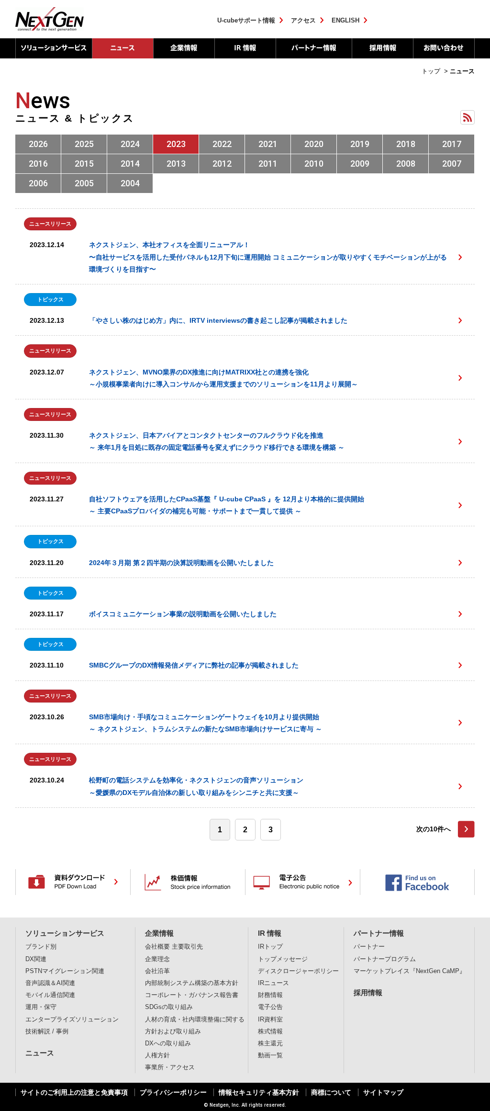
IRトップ (270, 946)
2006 (38, 183)
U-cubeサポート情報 (246, 20)
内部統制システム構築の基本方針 (191, 983)
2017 (451, 144)
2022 (222, 144)
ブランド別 (40, 946)
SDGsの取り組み (169, 1007)
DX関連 (35, 959)
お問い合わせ (444, 48)
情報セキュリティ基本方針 (259, 1092)
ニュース (122, 48)
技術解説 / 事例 (46, 1031)
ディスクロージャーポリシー (298, 971)
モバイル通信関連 (50, 995)
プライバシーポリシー (173, 1092)
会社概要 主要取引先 (174, 946)
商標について (331, 1092)
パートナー (369, 946)
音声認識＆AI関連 (50, 983)
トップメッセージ (283, 959)
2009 (359, 164)
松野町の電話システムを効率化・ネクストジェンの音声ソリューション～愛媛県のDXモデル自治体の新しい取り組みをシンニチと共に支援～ (196, 786)
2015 (84, 164)
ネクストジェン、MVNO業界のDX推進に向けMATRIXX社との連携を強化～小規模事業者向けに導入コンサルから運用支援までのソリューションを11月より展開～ (223, 378)
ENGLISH (345, 20)
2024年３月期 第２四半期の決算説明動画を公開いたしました (181, 563)
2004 (130, 183)
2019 (359, 144)
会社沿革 (157, 971)
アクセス (303, 20)
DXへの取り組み (168, 1043)
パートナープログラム (385, 959)
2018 (405, 144)
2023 (176, 144)
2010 (313, 164)
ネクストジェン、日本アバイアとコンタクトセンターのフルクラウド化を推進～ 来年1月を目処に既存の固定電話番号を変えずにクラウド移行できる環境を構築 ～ (217, 441)
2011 (268, 164)
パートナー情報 (314, 48)
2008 (405, 164)
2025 (84, 144)
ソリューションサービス (53, 48)
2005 (84, 183)
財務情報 (270, 995)
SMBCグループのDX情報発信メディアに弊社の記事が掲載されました (194, 665)
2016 (38, 164)
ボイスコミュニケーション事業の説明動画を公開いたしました (183, 614)
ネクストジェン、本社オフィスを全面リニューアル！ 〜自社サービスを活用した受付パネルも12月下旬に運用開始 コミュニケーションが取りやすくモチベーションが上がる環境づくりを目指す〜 (268, 256)
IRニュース (273, 983)
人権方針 (157, 1055)
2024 (130, 144)
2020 (313, 144)
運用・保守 (40, 1007)
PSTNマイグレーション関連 (64, 971)
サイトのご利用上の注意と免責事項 (74, 1092)
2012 (222, 164)
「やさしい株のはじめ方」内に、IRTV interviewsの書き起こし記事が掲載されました (218, 320)
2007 (451, 164)
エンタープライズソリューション (72, 1019)
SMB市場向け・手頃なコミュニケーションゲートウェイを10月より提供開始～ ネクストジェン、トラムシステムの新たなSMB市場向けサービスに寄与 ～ (205, 723)
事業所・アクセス (170, 1067)
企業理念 (157, 959)
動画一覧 (270, 1055)
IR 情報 (245, 48)
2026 (38, 144)
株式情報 (270, 1031)
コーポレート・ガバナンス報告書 (191, 995)
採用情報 (382, 48)
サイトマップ (383, 1092)
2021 (268, 144)
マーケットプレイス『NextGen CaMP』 (410, 971)
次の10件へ (433, 829)
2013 (176, 164)
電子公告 (270, 1007)
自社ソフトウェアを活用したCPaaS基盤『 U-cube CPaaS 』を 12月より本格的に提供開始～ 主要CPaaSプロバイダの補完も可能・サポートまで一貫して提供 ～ (226, 505)
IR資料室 (270, 1019)
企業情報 (183, 48)
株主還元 (270, 1043)
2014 (130, 164)
